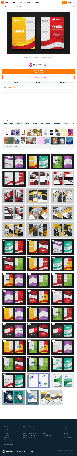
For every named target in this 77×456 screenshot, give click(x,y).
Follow (44, 65)
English (65, 426)
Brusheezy (6, 426)
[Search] (68, 7)
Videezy (5, 431)
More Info (6, 91)
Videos (21, 2)
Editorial (29, 2)
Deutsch (65, 433)
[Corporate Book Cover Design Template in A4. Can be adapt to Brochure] (51, 397)
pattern (48, 123)
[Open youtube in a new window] (32, 451)
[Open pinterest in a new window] (24, 451)
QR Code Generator (8, 444)
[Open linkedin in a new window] (22, 451)
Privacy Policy (61, 451)
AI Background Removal (9, 442)
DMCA (24, 429)
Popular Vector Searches (29, 433)
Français (65, 435)
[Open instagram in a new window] (20, 451)
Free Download (38, 71)
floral (41, 123)
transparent (57, 123)
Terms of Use (54, 451)
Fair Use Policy (69, 451)
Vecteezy (5, 429)
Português (65, 431)
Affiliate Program (27, 431)
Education (5, 435)
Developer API (6, 437)
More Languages (67, 437)
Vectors (7, 2)
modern (35, 123)
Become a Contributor (48, 435)
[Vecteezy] (2, 2)
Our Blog (45, 433)
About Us (45, 431)
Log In (68, 2)
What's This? (12, 87)
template (19, 123)
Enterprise (6, 433)
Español (65, 429)
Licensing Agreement (28, 426)
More (36, 2)
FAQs (44, 426)
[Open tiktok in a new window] (27, 451)
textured (27, 123)
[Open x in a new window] (29, 451)
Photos (14, 2)
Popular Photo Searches (29, 435)
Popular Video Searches (29, 437)
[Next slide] (71, 123)
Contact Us (45, 429)
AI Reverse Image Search (9, 439)
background (66, 123)
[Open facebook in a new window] (17, 451)
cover (5, 123)
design (11, 123)
